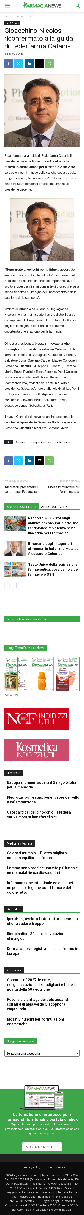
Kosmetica (14, 970)
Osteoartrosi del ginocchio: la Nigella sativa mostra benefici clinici (39, 814)
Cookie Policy (56, 1167)
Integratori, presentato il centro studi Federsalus (21, 489)
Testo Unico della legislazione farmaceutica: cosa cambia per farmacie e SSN (53, 569)
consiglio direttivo (40, 442)
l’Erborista (13, 773)
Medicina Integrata (19, 843)
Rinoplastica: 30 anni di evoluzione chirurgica (37, 936)
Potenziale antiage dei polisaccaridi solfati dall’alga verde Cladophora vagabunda (38, 1004)
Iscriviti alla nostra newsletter (26, 619)
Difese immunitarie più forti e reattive (64, 489)
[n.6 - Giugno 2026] (42, 675)
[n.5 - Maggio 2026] (68, 675)
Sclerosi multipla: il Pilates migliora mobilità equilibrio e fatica (37, 855)
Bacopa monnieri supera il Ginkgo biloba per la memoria (41, 784)
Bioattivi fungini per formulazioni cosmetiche (35, 1021)
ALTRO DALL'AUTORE (55, 507)
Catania (20, 442)
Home (8, 16)
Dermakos (14, 909)
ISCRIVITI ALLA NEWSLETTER (42, 1147)
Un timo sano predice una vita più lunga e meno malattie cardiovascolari (42, 870)
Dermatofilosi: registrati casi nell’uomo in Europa (42, 951)
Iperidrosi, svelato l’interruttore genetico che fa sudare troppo (42, 921)
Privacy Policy (32, 1167)
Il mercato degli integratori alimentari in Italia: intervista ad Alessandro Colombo (53, 548)
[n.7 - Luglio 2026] (16, 675)
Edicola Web (12, 695)
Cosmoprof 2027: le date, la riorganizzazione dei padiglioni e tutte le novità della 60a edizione (42, 984)
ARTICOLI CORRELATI (21, 507)
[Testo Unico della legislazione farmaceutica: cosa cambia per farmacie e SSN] (15, 569)
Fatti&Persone (24, 16)
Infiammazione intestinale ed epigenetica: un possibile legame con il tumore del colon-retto (43, 888)
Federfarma (63, 442)
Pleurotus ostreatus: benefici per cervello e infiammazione (43, 799)
